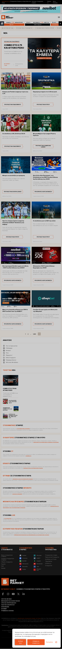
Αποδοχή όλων (20, 642)
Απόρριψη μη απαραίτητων (36, 642)
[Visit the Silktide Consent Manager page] (56, 642)
